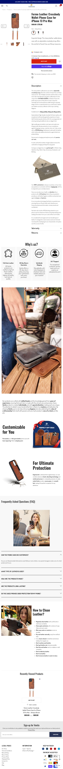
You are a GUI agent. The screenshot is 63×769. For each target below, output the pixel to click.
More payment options (46, 70)
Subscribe (55, 734)
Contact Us (54, 187)
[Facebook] (43, 749)
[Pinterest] (51, 749)
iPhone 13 (50, 112)
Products (9, 9)
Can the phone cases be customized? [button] (15, 555)
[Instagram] (47, 749)
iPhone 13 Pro (57, 112)
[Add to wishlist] (60, 61)
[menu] (2, 6)
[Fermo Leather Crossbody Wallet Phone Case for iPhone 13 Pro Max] (31, 687)
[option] (15, 26)
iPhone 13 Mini (44, 112)
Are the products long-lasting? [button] (13, 586)
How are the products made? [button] (12, 579)
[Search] (7, 6)
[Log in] (56, 6)
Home (3, 9)
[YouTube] (55, 749)
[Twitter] (59, 749)
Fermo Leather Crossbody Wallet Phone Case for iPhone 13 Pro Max (31, 710)
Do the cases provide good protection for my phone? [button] (21, 593)
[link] (8, 264)
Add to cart (44, 61)
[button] (3, 26)
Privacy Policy (31, 730)
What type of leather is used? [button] (12, 571)
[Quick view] (39, 679)
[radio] (34, 33)
